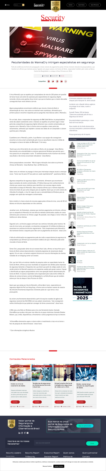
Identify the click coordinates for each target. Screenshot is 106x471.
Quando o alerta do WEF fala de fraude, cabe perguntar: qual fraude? (86, 189)
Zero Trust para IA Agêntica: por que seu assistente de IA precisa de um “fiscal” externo (86, 162)
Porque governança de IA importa (79, 134)
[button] (7, 5)
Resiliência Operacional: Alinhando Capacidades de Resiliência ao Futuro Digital (85, 233)
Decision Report (51, 457)
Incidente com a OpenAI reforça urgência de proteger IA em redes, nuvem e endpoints (82, 106)
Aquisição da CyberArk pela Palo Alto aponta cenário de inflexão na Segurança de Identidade (86, 214)
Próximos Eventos (10, 456)
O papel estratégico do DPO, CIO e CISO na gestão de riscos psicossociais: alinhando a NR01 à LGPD (86, 144)
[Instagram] (22, 433)
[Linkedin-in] (19, 433)
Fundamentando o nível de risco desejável (86, 243)
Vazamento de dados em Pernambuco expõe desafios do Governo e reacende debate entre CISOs (85, 268)
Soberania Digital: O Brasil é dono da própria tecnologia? (85, 198)
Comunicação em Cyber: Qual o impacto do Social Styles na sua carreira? (86, 154)
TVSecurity (30, 457)
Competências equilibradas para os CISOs (86, 226)
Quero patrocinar (90, 453)
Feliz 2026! (79, 261)
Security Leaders (13, 453)
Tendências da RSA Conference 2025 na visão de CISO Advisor (86, 180)
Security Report (32, 453)
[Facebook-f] (25, 433)
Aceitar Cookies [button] (59, 466)
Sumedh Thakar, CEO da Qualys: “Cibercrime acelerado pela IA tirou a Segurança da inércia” (80, 114)
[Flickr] (28, 433)
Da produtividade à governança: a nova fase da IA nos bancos (81, 121)
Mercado (62, 76)
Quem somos (68, 453)
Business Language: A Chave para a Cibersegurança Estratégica (85, 206)
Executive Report (52, 453)
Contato (86, 457)
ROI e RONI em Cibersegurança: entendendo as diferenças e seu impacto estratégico (86, 171)
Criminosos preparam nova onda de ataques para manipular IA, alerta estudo (82, 99)
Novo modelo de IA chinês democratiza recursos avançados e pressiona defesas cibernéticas (82, 128)
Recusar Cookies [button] (47, 466)
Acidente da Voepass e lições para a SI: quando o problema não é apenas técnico (86, 251)
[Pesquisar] (23, 5)
